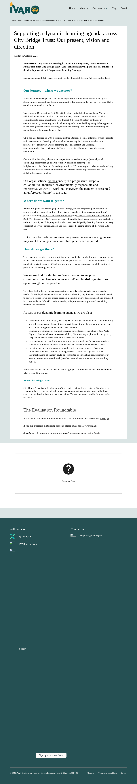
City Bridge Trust (101, 78)
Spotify (22, 648)
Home (12, 20)
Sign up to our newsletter (51, 755)
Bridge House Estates (84, 388)
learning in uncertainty (65, 63)
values (53, 181)
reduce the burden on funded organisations (47, 291)
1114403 (74, 773)
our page (104, 418)
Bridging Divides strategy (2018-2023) (47, 113)
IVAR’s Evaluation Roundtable (56, 215)
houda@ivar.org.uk (87, 425)
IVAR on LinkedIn (28, 544)
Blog (19, 20)
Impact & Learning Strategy (76, 119)
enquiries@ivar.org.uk (91, 535)
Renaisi (75, 137)
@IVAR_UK (25, 536)
